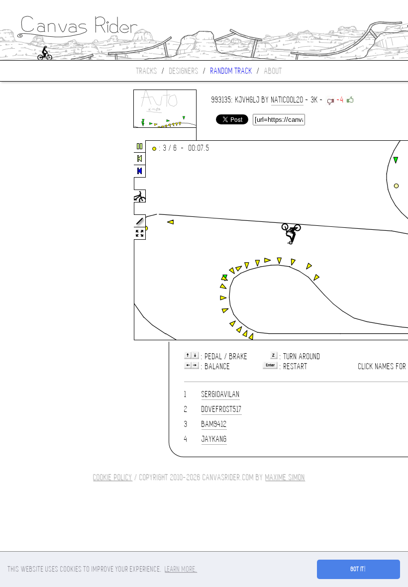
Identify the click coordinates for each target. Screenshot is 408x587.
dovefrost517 (222, 409)
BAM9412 (214, 424)
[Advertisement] (42, 241)
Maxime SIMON (285, 477)
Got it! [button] (358, 569)
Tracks (146, 71)
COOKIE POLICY (112, 477)
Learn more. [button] (181, 569)
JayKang (214, 439)
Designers (184, 71)
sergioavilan (221, 394)
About (273, 71)
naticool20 (287, 100)
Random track (231, 71)
